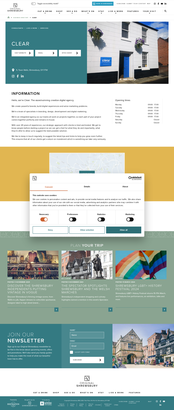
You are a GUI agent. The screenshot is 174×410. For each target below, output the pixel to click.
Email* (72, 341)
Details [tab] (87, 186)
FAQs (116, 405)
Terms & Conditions (61, 404)
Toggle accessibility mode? (47, 4)
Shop (59, 11)
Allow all (124, 230)
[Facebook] (158, 4)
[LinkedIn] (165, 4)
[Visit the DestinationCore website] (13, 403)
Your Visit (149, 11)
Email (40, 53)
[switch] (72, 219)
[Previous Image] (120, 79)
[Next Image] (134, 79)
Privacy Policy (72, 404)
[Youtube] (162, 4)
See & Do (72, 11)
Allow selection (87, 230)
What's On (88, 11)
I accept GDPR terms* (82, 352)
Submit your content (136, 3)
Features (133, 11)
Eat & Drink (45, 11)
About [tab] (125, 186)
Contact (98, 405)
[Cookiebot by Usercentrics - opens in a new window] (130, 178)
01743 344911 (67, 53)
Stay (101, 11)
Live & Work (115, 11)
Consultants (17, 28)
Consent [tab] (49, 187)
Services (44, 28)
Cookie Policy (81, 404)
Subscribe (121, 3)
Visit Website (20, 53)
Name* (72, 330)
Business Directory (20, 17)
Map (149, 3)
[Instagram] (155, 4)
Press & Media (91, 404)
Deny (50, 230)
